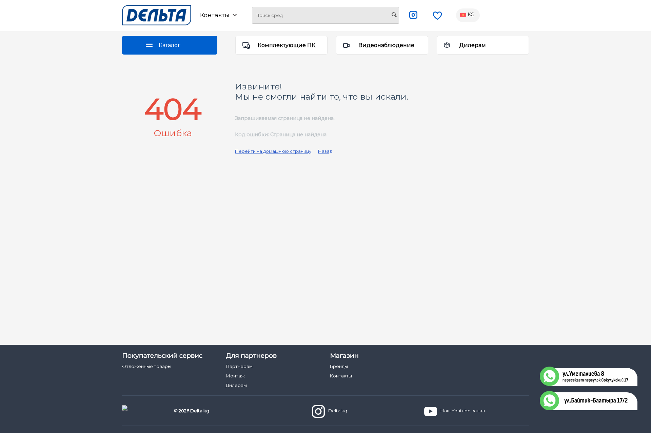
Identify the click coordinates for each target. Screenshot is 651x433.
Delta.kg (337, 410)
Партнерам (239, 366)
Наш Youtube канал (462, 410)
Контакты (341, 375)
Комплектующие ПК (286, 45)
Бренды (339, 366)
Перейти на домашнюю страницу (273, 151)
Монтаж (235, 375)
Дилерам (472, 45)
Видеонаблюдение (386, 45)
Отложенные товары (146, 366)
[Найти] (394, 15)
